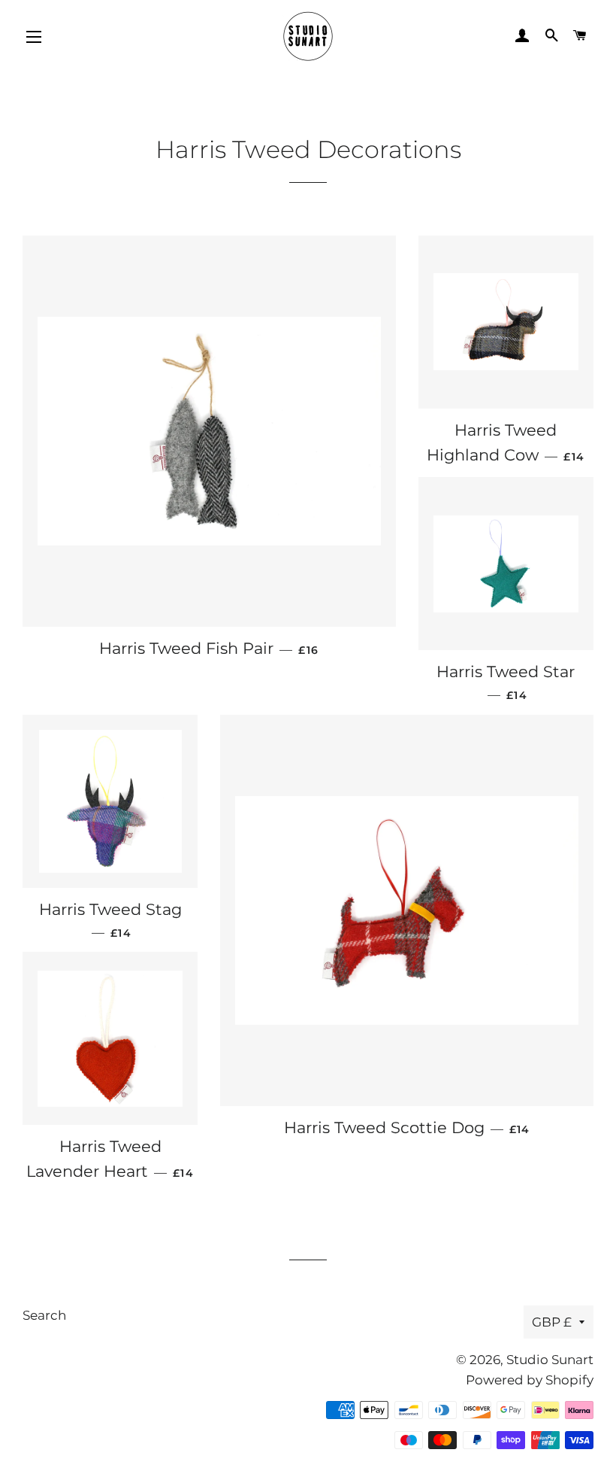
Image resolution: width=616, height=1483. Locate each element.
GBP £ (552, 1322)
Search (44, 1315)
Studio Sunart (549, 1359)
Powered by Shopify (529, 1379)
